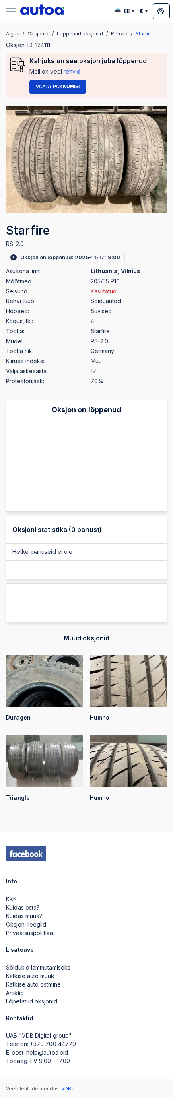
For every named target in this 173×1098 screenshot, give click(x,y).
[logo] (42, 11)
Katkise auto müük (30, 975)
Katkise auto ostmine (33, 984)
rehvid (72, 71)
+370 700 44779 (53, 1043)
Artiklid (15, 992)
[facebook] (26, 853)
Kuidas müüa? (24, 915)
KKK (11, 899)
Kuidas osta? (22, 907)
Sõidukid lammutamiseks (38, 967)
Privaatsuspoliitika (29, 932)
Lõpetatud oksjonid (31, 1001)
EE (127, 11)
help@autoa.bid (47, 1052)
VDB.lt (68, 1089)
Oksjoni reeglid (26, 924)
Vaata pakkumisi (58, 86)
